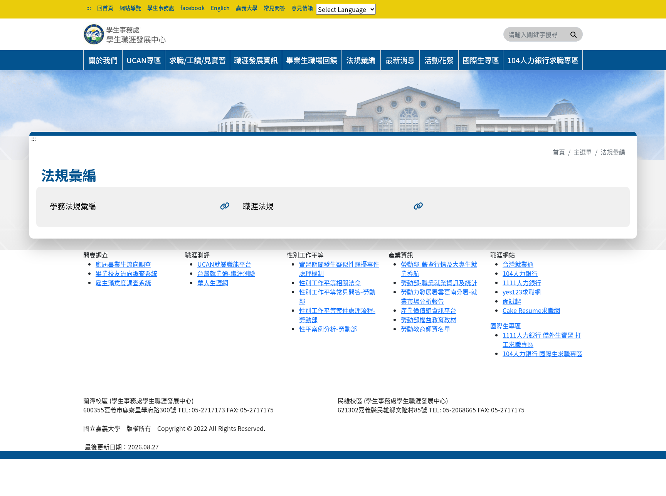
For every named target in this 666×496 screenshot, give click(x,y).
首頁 (559, 151)
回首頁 (105, 8)
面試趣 (512, 301)
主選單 (583, 151)
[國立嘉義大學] (124, 34)
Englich (220, 8)
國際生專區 (480, 60)
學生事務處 (160, 8)
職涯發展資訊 (256, 60)
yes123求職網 (522, 291)
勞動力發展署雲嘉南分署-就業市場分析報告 (439, 296)
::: (88, 8)
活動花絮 (439, 60)
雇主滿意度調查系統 (123, 282)
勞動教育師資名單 (425, 328)
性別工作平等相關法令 (330, 282)
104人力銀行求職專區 (543, 60)
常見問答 (274, 8)
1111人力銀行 (522, 282)
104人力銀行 (520, 273)
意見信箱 (302, 8)
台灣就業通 (518, 264)
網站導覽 (130, 8)
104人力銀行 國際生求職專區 (542, 353)
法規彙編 (360, 60)
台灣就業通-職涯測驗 (226, 273)
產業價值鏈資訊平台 (428, 310)
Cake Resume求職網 (531, 310)
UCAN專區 (143, 60)
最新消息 (400, 60)
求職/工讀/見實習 (197, 60)
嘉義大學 (246, 8)
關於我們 (103, 60)
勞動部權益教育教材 (428, 319)
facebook (192, 8)
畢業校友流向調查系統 (126, 273)
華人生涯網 (212, 282)
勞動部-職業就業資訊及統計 (439, 282)
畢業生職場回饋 (311, 60)
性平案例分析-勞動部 (328, 328)
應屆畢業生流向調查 (123, 264)
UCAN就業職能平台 (224, 264)
